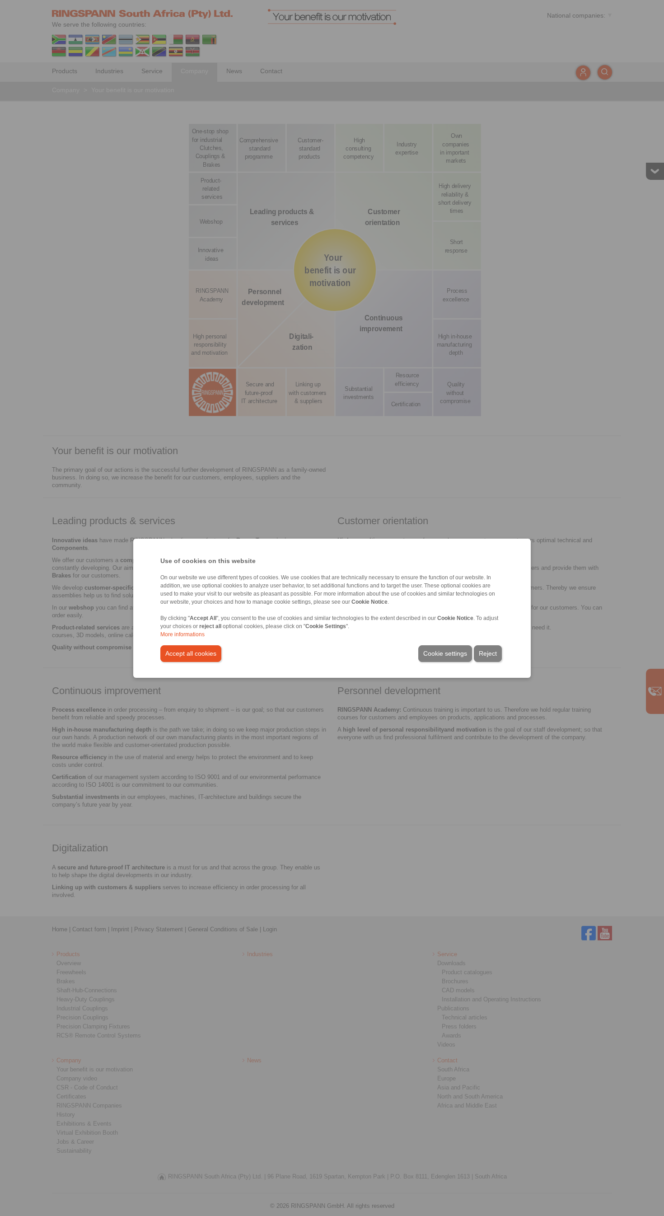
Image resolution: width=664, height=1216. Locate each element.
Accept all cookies (190, 653)
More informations (182, 634)
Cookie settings (445, 653)
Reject (488, 653)
